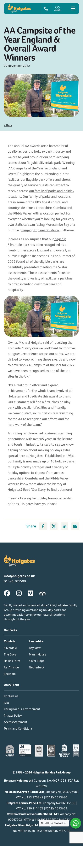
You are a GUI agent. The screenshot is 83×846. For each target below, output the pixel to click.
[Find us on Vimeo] (30, 593)
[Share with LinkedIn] (64, 526)
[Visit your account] (59, 8)
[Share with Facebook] (43, 526)
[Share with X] (54, 526)
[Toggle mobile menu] (73, 8)
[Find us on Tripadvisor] (42, 593)
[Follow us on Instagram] (19, 593)
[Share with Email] (75, 526)
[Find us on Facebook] (7, 593)
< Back (8, 125)
